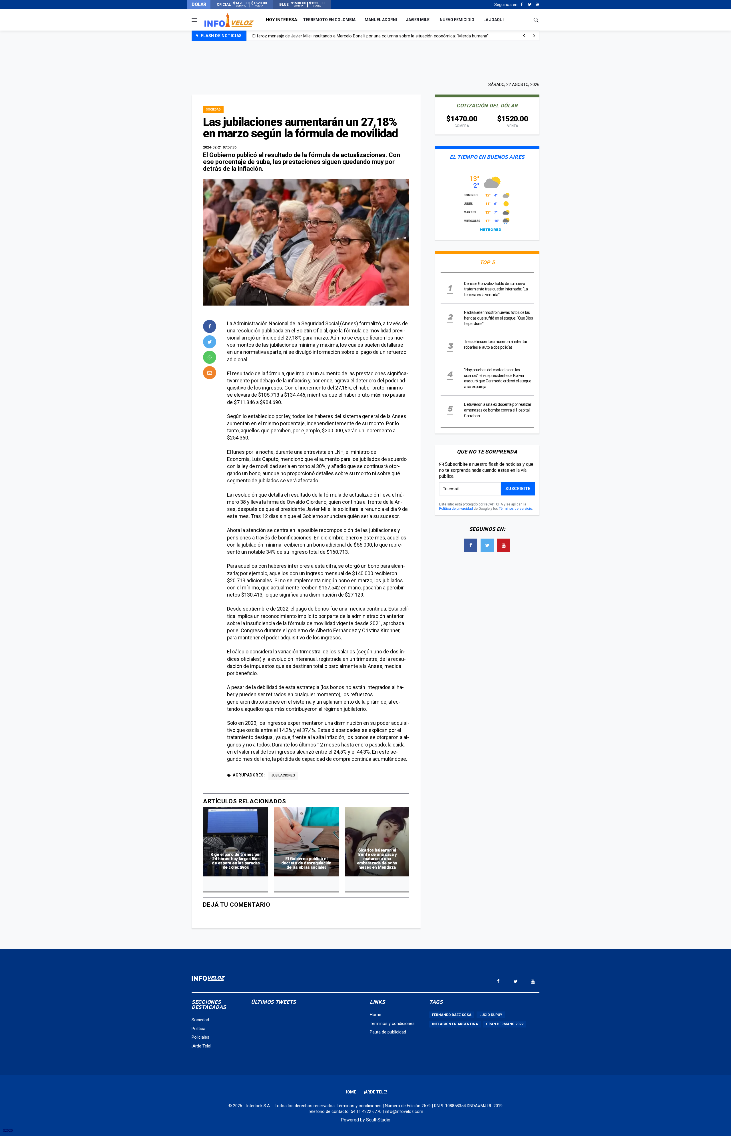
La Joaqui (493, 19)
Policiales (200, 1037)
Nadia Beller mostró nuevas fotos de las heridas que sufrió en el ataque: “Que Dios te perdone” (498, 318)
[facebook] (209, 326)
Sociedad (213, 109)
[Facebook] (521, 4)
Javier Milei (418, 19)
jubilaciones (283, 775)
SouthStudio (378, 1120)
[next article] (524, 36)
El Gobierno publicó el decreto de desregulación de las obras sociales (306, 863)
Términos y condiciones (392, 1023)
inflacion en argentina (455, 1024)
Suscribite (518, 488)
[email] (209, 372)
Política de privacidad (456, 509)
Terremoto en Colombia (329, 19)
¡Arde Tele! (201, 1046)
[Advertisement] (365, 60)
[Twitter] (529, 4)
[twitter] (209, 341)
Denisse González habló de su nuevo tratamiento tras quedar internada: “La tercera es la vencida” (496, 289)
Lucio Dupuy (490, 1015)
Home (375, 1014)
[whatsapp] (209, 357)
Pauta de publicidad (388, 1032)
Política (198, 1028)
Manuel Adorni (381, 19)
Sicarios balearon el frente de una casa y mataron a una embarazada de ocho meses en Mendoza (377, 859)
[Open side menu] (194, 20)
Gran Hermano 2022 (504, 1024)
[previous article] (534, 36)
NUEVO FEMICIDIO (457, 19)
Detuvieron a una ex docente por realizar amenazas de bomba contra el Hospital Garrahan (497, 410)
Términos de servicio (515, 509)
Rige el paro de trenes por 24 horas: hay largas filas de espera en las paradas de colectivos (235, 861)
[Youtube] (537, 4)
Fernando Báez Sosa (451, 1015)
